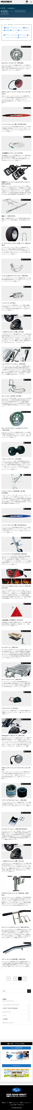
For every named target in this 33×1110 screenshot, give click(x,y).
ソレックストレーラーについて (11, 1004)
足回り (27, 27)
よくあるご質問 (12, 1104)
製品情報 (5, 11)
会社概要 (5, 1019)
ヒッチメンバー (7, 1012)
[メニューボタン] (31, 2)
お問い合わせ (21, 1104)
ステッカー (22, 35)
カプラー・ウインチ (10, 35)
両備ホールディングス (14, 1102)
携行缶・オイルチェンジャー (13, 27)
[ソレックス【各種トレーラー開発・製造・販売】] (6, 2)
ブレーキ (14, 30)
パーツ (4, 1015)
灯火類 (7, 30)
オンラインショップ (8, 1022)
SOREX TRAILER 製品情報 (10, 1008)
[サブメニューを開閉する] (29, 1005)
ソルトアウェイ (23, 37)
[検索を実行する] (29, 991)
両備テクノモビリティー (25, 1102)
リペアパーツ (5, 13)
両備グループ (5, 1102)
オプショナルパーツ (20, 11)
